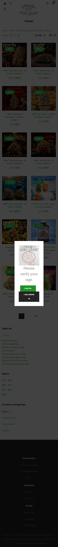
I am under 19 (29, 296)
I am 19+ (28, 288)
